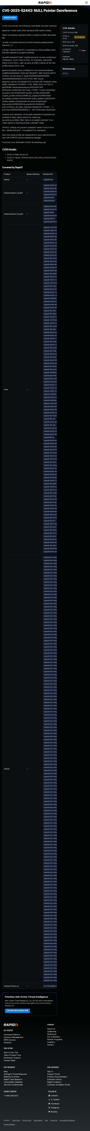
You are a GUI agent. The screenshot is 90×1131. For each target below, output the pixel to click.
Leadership (51, 1031)
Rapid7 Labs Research (13, 1079)
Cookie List (53, 1120)
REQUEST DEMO (10, 18)
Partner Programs (54, 1039)
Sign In (50, 1071)
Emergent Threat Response (15, 1074)
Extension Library (54, 1079)
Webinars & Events (11, 1077)
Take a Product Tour (12, 1055)
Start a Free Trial (11, 1052)
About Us (51, 1029)
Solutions (8, 1042)
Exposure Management (13, 1037)
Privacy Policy (26, 1120)
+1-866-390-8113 (11, 1096)
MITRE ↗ (66, 73)
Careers (50, 1045)
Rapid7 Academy (54, 1082)
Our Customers (53, 1037)
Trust (46, 1120)
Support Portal (53, 1074)
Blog (5, 1071)
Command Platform (12, 1034)
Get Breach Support (12, 1058)
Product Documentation (57, 1077)
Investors (51, 1042)
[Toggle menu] (86, 2)
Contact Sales (9, 1060)
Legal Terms (16, 1120)
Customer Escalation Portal (58, 1085)
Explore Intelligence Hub (17, 1011)
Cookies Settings (9, 1124)
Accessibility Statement (67, 1120)
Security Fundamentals (13, 1085)
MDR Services (10, 1040)
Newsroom (51, 1034)
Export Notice (38, 1120)
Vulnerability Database (13, 1082)
